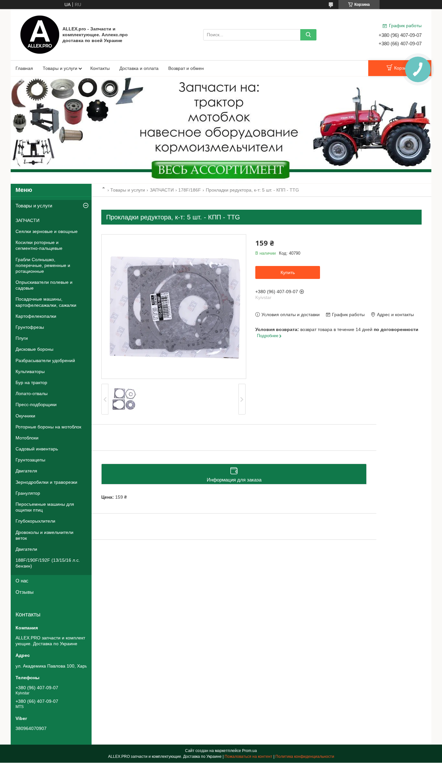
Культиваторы (30, 371)
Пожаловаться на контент (248, 756)
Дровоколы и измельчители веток (44, 535)
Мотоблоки (27, 437)
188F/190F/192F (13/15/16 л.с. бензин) (48, 563)
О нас (22, 580)
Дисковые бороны (34, 349)
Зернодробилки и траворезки (46, 482)
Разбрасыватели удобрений (45, 360)
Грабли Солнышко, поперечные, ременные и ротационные (43, 265)
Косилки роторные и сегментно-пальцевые (39, 245)
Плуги (22, 338)
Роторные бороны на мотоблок (48, 426)
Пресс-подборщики (36, 404)
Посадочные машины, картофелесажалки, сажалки (46, 301)
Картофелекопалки (36, 316)
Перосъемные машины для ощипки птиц (45, 507)
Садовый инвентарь (37, 448)
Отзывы (25, 592)
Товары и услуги (60, 68)
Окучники (25, 415)
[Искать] (308, 34)
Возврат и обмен (186, 68)
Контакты (100, 68)
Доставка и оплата (139, 68)
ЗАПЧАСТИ (162, 190)
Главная (24, 68)
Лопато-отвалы (32, 393)
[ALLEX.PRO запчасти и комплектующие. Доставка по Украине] (39, 34)
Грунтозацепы (30, 459)
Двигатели (26, 549)
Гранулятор (28, 493)
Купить (288, 272)
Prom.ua (249, 750)
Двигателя (26, 470)
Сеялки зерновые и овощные (47, 231)
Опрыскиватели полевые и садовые (44, 285)
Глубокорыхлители (35, 521)
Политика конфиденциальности (304, 756)
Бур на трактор (31, 382)
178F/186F (189, 190)
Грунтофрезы (30, 327)
